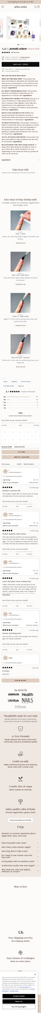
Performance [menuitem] (26, 382)
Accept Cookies (19, 996)
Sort (19, 464)
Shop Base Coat (20, 284)
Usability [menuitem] (14, 382)
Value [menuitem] (5, 382)
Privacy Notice (24, 987)
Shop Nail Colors (21, 325)
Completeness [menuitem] (8, 386)
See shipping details (20, 941)
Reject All (18, 1001)
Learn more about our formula (20, 820)
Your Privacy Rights (19, 1007)
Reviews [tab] (7, 447)
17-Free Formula (25, 57)
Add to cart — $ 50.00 (20, 64)
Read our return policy (20, 961)
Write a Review (26, 457)
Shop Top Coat (20, 367)
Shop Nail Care (20, 243)
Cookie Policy (14, 991)
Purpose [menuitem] (21, 386)
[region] (20, 2)
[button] (20, 397)
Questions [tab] (19, 447)
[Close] (35, 974)
